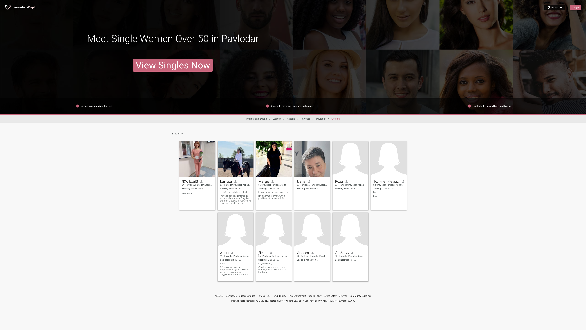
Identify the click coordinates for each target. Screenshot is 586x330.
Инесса (303, 253)
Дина (263, 253)
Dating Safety (330, 296)
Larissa (226, 181)
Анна (224, 253)
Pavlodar (305, 118)
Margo (263, 181)
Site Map (343, 296)
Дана (301, 181)
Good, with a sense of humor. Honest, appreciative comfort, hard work (272, 269)
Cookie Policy (315, 296)
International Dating (256, 118)
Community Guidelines (360, 296)
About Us (219, 296)
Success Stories (247, 296)
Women (277, 118)
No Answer (187, 193)
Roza (339, 181)
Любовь (342, 253)
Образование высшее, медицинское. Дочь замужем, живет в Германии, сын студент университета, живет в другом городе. (235, 271)
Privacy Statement (297, 296)
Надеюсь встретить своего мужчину (273, 192)
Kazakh (291, 118)
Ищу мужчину (265, 263)
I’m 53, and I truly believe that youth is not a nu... (235, 192)
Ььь (375, 192)
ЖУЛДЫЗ (190, 181)
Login (576, 7)
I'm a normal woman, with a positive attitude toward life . (271, 197)
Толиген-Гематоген (386, 181)
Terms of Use (263, 296)
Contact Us (231, 296)
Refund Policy (279, 296)
